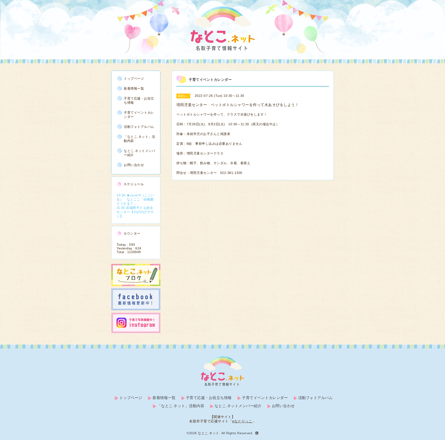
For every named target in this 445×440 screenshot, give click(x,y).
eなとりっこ (242, 421)
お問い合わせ (134, 165)
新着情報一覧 (134, 88)
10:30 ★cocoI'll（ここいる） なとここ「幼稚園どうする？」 (135, 199)
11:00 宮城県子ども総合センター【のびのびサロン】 (135, 212)
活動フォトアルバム (139, 127)
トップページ (134, 78)
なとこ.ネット (208, 433)
